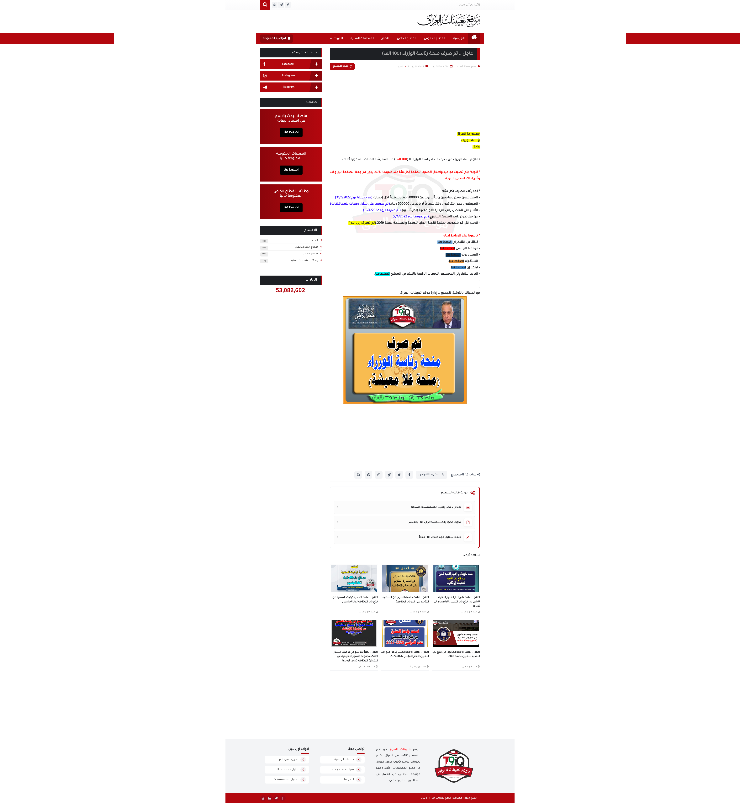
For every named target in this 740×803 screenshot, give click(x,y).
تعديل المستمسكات (285, 779)
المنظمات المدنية (362, 38)
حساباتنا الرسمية (344, 759)
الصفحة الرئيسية (416, 67)
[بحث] (265, 5)
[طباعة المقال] (358, 475)
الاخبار (385, 38)
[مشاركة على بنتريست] (368, 475)
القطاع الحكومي (434, 38)
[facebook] (283, 798)
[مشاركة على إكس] (399, 475)
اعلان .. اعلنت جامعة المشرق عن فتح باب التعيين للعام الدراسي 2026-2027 (405, 654)
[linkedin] (269, 798)
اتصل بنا (349, 779)
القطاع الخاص (406, 38)
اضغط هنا (444, 242)
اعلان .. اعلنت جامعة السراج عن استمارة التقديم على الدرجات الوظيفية (406, 599)
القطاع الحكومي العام (306, 247)
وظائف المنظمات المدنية (304, 260)
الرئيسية (458, 38)
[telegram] (276, 798)
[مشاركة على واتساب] (379, 475)
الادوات (338, 38)
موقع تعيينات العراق (440, 798)
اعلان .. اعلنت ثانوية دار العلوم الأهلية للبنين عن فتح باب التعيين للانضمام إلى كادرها (457, 602)
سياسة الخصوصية (343, 769)
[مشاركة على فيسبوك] (409, 475)
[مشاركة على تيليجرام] (389, 475)
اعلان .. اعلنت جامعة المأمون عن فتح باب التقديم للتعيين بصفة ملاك (456, 654)
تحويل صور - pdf (288, 759)
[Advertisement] (405, 100)
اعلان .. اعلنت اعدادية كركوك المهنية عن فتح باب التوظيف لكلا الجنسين (355, 599)
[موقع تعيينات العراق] (448, 20)
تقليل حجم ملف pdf (286, 769)
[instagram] (263, 798)
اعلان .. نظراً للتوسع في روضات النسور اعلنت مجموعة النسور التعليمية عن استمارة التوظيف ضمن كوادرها (356, 656)
